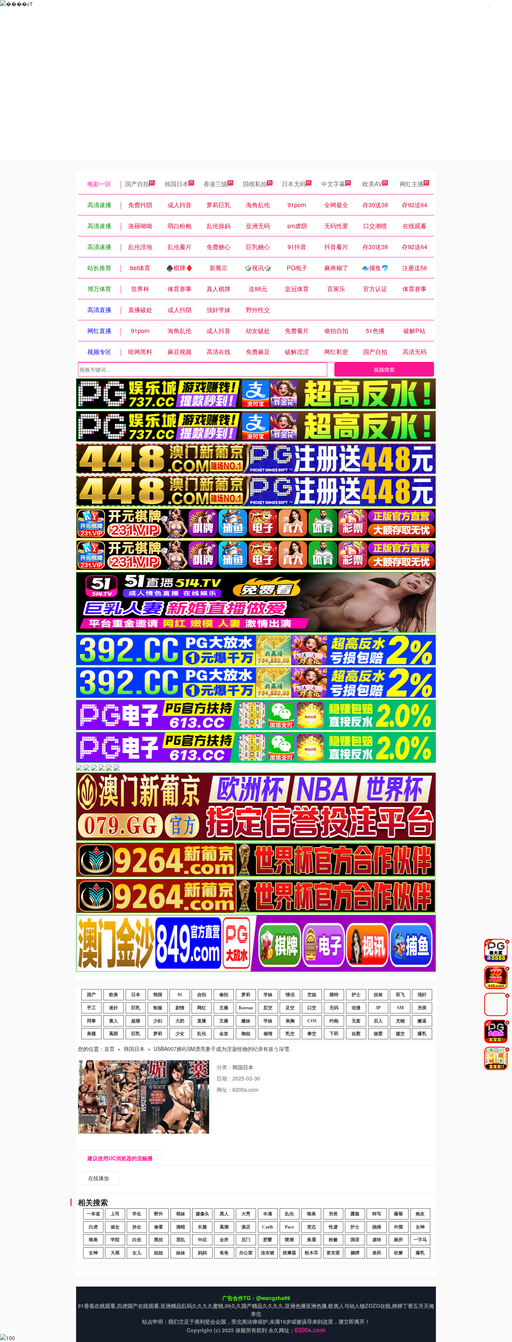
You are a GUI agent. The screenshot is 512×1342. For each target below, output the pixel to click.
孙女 (136, 1227)
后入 (378, 1021)
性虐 (333, 1227)
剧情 (179, 1007)
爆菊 (398, 1213)
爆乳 (422, 1033)
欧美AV (372, 183)
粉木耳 (311, 1252)
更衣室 (333, 1252)
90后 (202, 1239)
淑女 (115, 1227)
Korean (246, 1007)
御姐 (245, 1033)
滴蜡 (180, 1227)
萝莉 (245, 994)
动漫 (356, 1007)
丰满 (267, 1213)
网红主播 (412, 183)
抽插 (376, 1227)
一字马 (420, 1239)
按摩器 (289, 1252)
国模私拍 (255, 183)
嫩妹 (245, 1021)
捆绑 (354, 1252)
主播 (223, 1007)
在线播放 (98, 1178)
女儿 (136, 1252)
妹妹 (180, 1252)
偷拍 (223, 994)
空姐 (311, 994)
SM (400, 1007)
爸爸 (224, 1252)
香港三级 (216, 183)
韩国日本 (177, 183)
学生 (136, 1213)
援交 (400, 1033)
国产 (91, 994)
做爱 (378, 1033)
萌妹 (180, 1213)
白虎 (93, 1227)
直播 (201, 1021)
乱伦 (201, 1033)
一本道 (93, 1213)
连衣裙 (267, 1252)
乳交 (290, 1033)
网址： (224, 1089)
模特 (333, 994)
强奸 (422, 994)
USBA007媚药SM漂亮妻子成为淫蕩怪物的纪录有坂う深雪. (222, 1048)
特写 (376, 1213)
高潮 (224, 1227)
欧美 (113, 994)
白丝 (136, 1239)
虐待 (376, 1239)
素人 (113, 1021)
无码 (333, 1007)
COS (312, 1021)
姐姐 (158, 1252)
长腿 (202, 1227)
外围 (398, 1227)
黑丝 (158, 1239)
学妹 (267, 994)
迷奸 (113, 1007)
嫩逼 (422, 1021)
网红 (201, 1007)
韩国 (157, 994)
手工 (91, 1007)
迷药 (376, 1252)
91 (180, 994)
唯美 (311, 1213)
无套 (356, 1021)
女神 (420, 1227)
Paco (289, 1227)
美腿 (91, 1033)
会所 (224, 1239)
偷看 (158, 1227)
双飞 (400, 994)
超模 (135, 1021)
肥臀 (267, 1239)
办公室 (246, 1252)
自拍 (201, 994)
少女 (179, 1033)
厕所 (398, 1239)
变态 (311, 1227)
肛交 (267, 1007)
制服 (157, 1007)
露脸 (354, 1213)
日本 (135, 994)
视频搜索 (384, 369)
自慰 (356, 1033)
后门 (245, 1239)
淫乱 (180, 1239)
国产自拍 (137, 183)
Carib (267, 1227)
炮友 (420, 1213)
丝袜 (378, 994)
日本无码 (294, 183)
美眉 (311, 1239)
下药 (333, 1033)
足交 (290, 1007)
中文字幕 (333, 183)
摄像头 (202, 1213)
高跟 (113, 1033)
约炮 (333, 1021)
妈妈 (202, 1252)
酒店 (245, 1227)
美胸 (290, 1021)
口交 (311, 1007)
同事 (91, 1021)
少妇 (157, 1021)
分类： (224, 1067)
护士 (356, 994)
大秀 (245, 1213)
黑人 (224, 1213)
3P (378, 1007)
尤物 (400, 1021)
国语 (354, 1239)
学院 (115, 1239)
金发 (223, 1033)
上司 (115, 1213)
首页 (109, 1048)
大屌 (115, 1252)
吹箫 (398, 1252)
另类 (422, 1007)
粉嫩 (333, 1239)
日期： (224, 1078)
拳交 (311, 1033)
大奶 (179, 1021)
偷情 (267, 1033)
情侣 (290, 994)
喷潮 (289, 1239)
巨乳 (135, 1007)
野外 (158, 1213)
